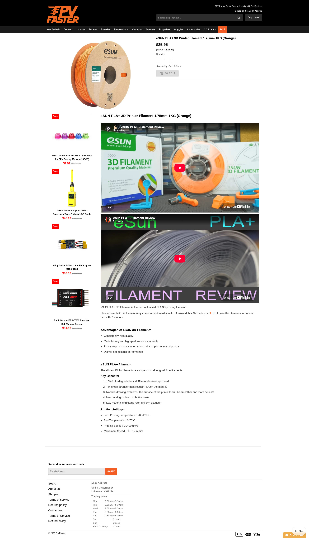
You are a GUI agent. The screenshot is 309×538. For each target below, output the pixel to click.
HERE (212, 313)
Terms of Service (59, 515)
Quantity (160, 54)
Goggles (178, 29)
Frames (93, 29)
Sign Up (111, 471)
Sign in (238, 11)
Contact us (55, 510)
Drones (68, 29)
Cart (256, 17)
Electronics (120, 29)
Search (52, 483)
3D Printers (210, 29)
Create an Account (253, 11)
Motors (81, 29)
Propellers (164, 29)
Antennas (150, 29)
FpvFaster (60, 533)
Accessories (194, 29)
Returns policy (57, 505)
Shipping (54, 494)
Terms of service (58, 499)
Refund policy (57, 521)
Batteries (105, 29)
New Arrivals (53, 29)
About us (54, 488)
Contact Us (295, 535)
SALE (222, 29)
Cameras (137, 29)
